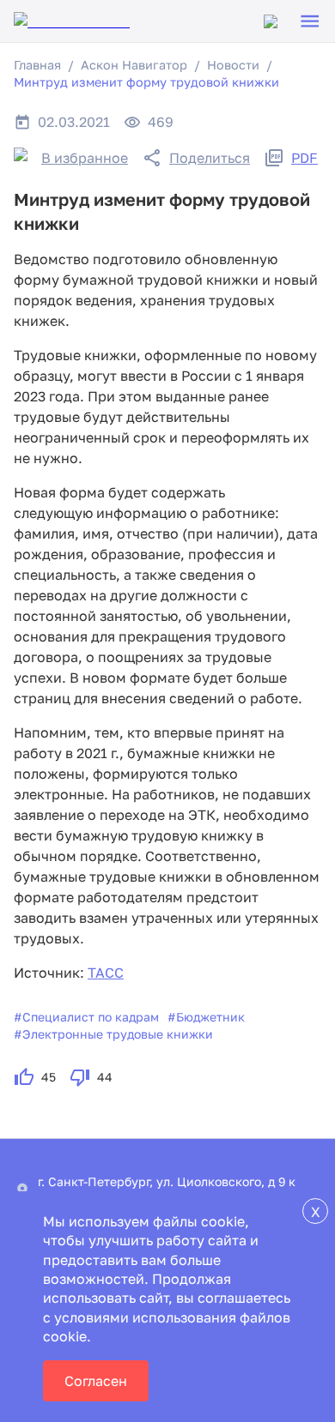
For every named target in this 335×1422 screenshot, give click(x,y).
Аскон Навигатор (134, 64)
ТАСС (106, 972)
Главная (37, 64)
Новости (233, 64)
